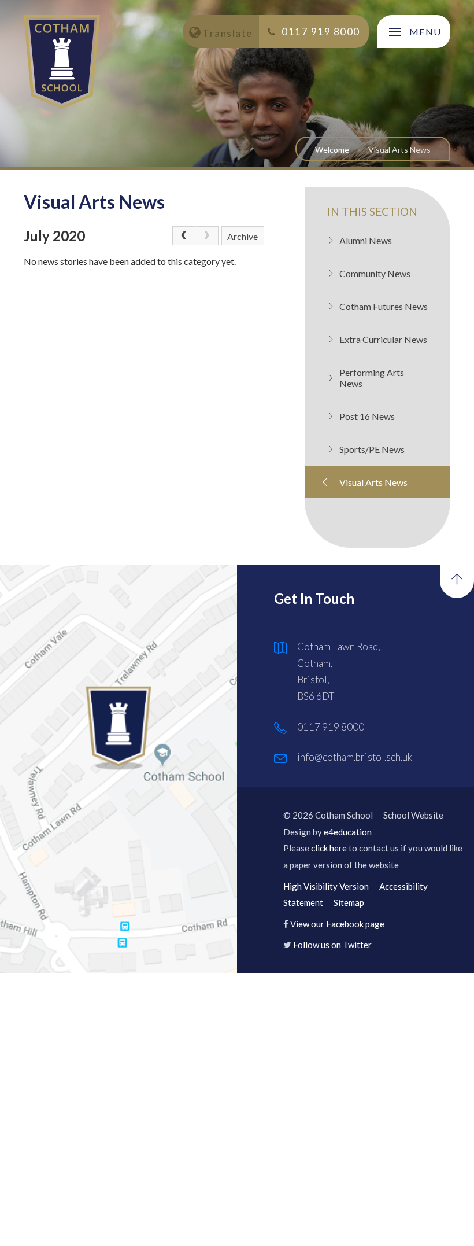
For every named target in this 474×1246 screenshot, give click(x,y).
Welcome (332, 149)
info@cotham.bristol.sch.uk (354, 757)
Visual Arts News (399, 149)
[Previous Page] (183, 236)
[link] (207, 236)
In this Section (372, 211)
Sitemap (349, 902)
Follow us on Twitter (332, 944)
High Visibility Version (326, 886)
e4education (348, 832)
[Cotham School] (62, 62)
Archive (242, 236)
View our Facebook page (337, 924)
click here (329, 848)
